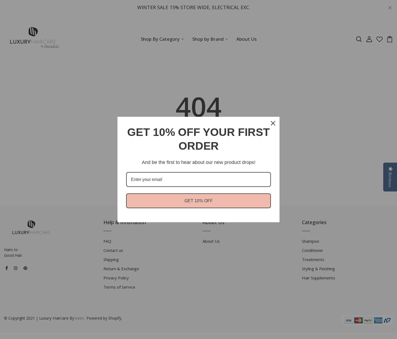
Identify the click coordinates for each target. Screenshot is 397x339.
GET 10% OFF (198, 200)
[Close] (273, 123)
